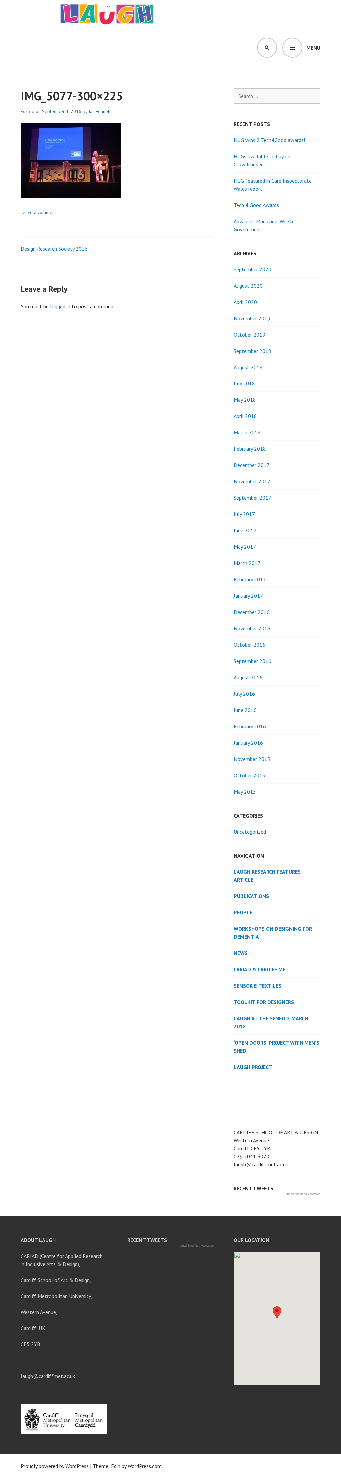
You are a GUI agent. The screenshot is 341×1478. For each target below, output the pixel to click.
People (243, 912)
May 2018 (245, 399)
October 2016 (249, 644)
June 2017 (245, 530)
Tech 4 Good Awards (256, 205)
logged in (60, 306)
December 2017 (252, 465)
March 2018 (247, 432)
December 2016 (252, 612)
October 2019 (249, 334)
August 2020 (248, 285)
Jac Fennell (100, 111)
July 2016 (244, 693)
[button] (277, 1312)
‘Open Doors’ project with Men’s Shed (276, 1046)
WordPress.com (145, 1466)
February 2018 (250, 448)
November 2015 (252, 759)
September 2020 (252, 269)
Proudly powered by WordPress (55, 1466)
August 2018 (248, 367)
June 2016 (245, 710)
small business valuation (303, 1194)
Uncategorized (250, 831)
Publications (251, 896)
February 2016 (250, 726)
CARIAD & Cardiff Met (261, 969)
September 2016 (252, 661)
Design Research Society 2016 (54, 248)
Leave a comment (38, 212)
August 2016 (248, 677)
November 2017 (252, 481)
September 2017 (252, 497)
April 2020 (245, 302)
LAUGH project (253, 1067)
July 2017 (244, 514)
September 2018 (252, 351)
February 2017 (250, 579)
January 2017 (248, 595)
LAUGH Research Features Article (267, 875)
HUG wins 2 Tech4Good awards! (269, 140)
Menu (313, 47)
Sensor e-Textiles (257, 985)
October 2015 (249, 775)
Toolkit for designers (264, 1002)
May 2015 (245, 791)
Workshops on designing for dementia (273, 932)
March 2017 (247, 563)
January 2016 (248, 742)
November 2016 (252, 628)
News (241, 953)
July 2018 (244, 383)
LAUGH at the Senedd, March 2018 (271, 1022)
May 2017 (245, 546)
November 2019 (252, 318)
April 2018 (245, 416)
